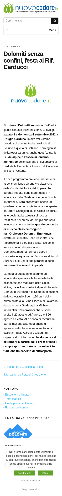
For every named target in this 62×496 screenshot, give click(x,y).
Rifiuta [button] (45, 473)
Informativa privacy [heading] (14, 445)
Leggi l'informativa (31, 489)
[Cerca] (54, 21)
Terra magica (13, 398)
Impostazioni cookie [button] (31, 480)
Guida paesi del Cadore (19, 403)
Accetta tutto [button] (24, 473)
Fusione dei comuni (17, 407)
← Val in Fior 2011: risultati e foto (23, 366)
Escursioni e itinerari (17, 394)
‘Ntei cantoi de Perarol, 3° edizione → (26, 374)
